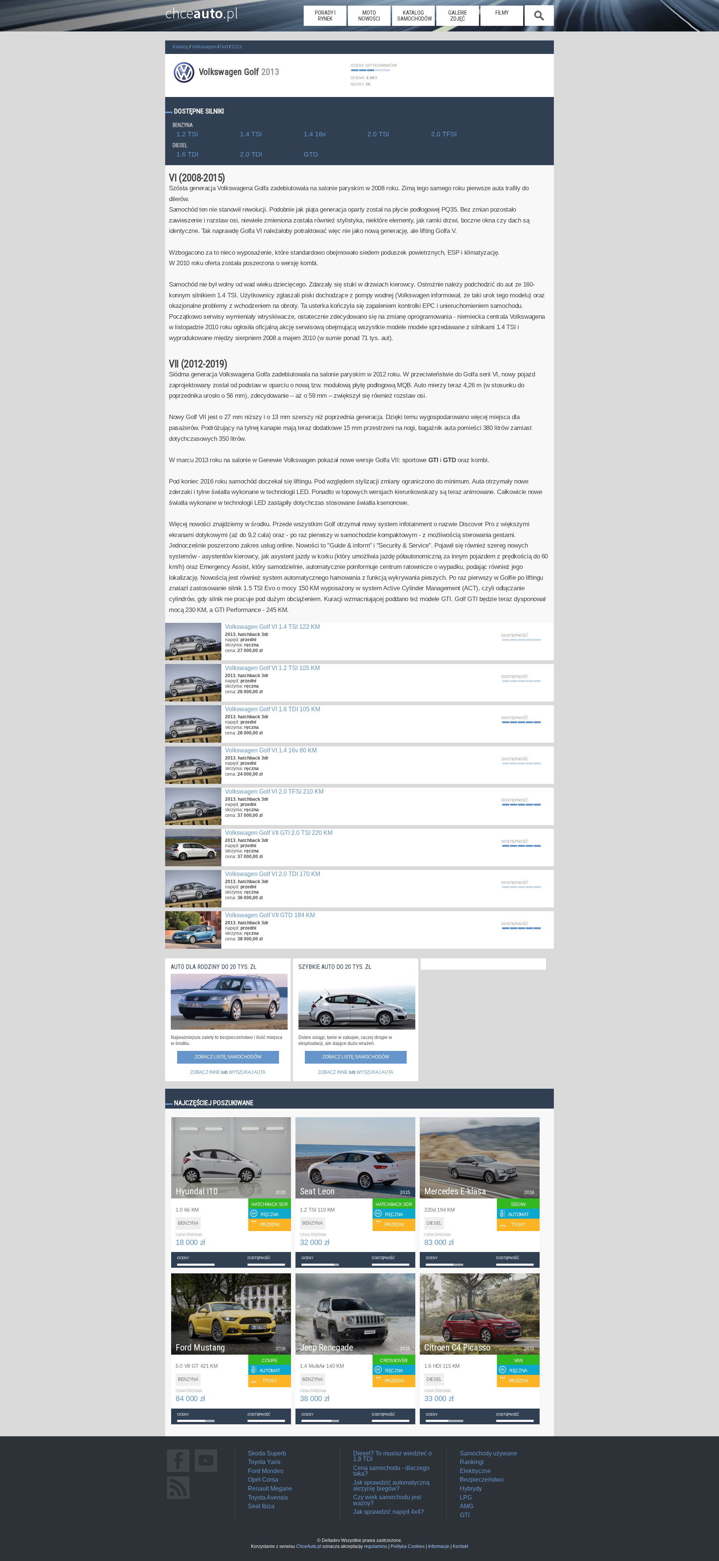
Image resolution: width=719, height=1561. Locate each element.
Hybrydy (471, 1488)
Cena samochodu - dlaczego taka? (391, 1471)
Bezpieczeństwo (482, 1479)
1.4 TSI (251, 134)
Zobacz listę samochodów (228, 1057)
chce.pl (201, 10)
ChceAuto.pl (308, 1546)
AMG (466, 1506)
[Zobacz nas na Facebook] (178, 1471)
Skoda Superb (267, 1453)
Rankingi (472, 1462)
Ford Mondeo (265, 1471)
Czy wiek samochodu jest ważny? (387, 1500)
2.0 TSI (378, 134)
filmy (502, 12)
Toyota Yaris (264, 1462)
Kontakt (460, 1546)
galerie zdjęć (457, 15)
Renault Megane (270, 1488)
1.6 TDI (187, 155)
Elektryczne (475, 1471)
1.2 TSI (187, 134)
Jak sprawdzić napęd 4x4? (388, 1512)
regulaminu (375, 1546)
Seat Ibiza (261, 1506)
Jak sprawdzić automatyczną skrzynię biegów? (391, 1485)
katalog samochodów (414, 15)
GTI (465, 1515)
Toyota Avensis (268, 1497)
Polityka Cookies (408, 1546)
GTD (311, 155)
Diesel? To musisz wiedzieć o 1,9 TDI (392, 1456)
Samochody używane (488, 1453)
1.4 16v (315, 134)
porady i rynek (325, 15)
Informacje (438, 1546)
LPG (466, 1497)
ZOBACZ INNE (205, 1072)
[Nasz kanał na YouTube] (206, 1471)
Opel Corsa (263, 1479)
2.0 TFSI (444, 134)
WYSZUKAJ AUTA (247, 1072)
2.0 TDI (251, 155)
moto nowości (369, 15)
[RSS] (178, 1498)
